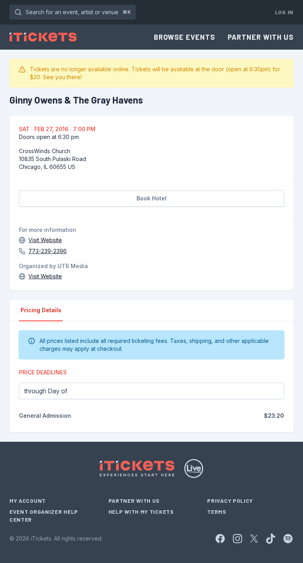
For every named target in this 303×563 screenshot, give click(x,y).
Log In (284, 12)
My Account (27, 500)
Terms (216, 511)
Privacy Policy (230, 500)
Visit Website (45, 240)
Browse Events (184, 37)
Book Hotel (151, 198)
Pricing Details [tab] (41, 310)
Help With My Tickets (141, 511)
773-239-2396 (47, 251)
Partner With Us (261, 37)
